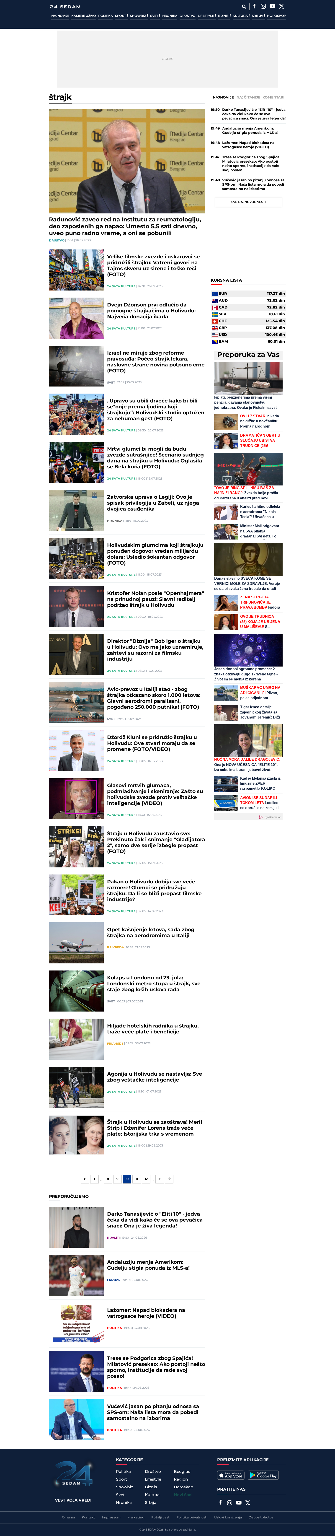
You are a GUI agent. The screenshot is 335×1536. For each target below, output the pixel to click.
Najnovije (60, 15)
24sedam (149, 1530)
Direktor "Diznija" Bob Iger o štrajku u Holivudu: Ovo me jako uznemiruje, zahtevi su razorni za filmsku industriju (155, 650)
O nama (68, 1517)
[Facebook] (254, 6)
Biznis (223, 15)
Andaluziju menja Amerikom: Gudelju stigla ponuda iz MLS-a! (148, 1265)
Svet (154, 15)
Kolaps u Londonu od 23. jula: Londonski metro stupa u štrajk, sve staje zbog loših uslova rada (154, 984)
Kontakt (88, 1517)
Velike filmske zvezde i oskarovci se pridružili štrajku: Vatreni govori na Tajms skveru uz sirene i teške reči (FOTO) (153, 266)
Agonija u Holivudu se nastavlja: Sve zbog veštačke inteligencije (154, 1077)
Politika (105, 15)
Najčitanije (248, 97)
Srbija (258, 15)
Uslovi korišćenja (228, 1517)
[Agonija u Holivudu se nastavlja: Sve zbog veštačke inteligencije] (76, 1087)
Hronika (169, 15)
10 (127, 1179)
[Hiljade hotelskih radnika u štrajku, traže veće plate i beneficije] (76, 1039)
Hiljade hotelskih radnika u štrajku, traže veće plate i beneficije (153, 1029)
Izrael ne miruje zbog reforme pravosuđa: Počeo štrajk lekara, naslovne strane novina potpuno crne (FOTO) (156, 362)
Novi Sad (183, 1495)
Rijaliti (113, 1238)
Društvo (188, 15)
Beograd (182, 1472)
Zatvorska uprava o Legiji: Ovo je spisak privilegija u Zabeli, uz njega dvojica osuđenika (153, 503)
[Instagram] (263, 6)
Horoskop (276, 15)
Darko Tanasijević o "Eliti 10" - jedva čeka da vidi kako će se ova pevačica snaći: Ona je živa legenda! (155, 1220)
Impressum (111, 1517)
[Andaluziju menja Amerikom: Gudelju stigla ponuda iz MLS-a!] (76, 1275)
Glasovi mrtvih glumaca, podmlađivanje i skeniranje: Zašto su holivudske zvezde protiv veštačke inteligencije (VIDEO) (155, 795)
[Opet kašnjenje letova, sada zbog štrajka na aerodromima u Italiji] (76, 942)
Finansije (115, 1044)
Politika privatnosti (191, 1517)
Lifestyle (206, 15)
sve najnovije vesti (248, 202)
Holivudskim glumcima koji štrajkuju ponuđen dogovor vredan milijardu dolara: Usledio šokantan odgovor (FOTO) (155, 554)
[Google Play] (263, 1475)
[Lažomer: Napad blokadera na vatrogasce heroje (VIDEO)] (76, 1323)
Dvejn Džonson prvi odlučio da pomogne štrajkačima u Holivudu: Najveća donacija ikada (151, 311)
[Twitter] (281, 6)
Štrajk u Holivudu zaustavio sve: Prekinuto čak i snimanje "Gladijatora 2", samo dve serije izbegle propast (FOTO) (156, 843)
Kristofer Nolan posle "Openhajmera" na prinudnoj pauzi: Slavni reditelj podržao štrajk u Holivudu (155, 599)
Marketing (135, 1517)
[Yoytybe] (272, 6)
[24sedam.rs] (65, 7)
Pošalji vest (160, 1517)
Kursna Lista (226, 281)
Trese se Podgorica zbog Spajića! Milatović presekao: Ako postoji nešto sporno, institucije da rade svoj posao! (156, 1367)
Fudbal (113, 1280)
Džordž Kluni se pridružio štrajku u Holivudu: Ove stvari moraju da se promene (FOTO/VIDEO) (152, 743)
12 (146, 1179)
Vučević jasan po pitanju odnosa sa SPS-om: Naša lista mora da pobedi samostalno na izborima (153, 1413)
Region (181, 1479)
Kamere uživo (83, 15)
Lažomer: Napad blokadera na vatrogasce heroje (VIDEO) (146, 1313)
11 (137, 1179)
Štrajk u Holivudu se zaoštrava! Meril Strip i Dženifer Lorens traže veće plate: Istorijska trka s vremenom (154, 1128)
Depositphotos (261, 1517)
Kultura (240, 15)
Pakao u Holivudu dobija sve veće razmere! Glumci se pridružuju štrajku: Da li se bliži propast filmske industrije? (154, 891)
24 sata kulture (121, 286)
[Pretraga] (244, 7)
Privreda (115, 947)
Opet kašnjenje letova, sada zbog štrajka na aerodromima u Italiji (150, 933)
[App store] (231, 1475)
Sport (121, 15)
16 (159, 1179)
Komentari (274, 97)
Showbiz (138, 15)
